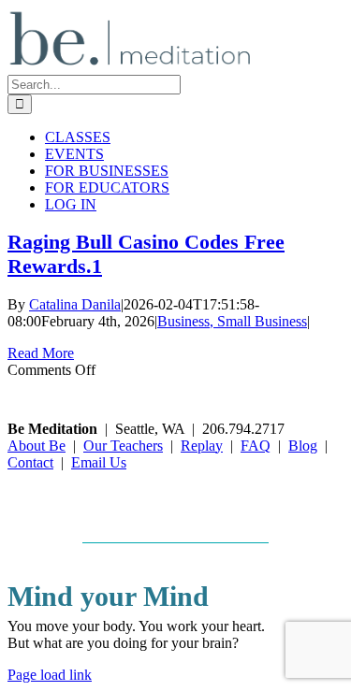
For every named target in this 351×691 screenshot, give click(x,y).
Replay (202, 445)
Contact (30, 462)
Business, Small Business (232, 321)
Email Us (98, 462)
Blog (302, 445)
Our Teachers (123, 445)
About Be (36, 445)
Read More (40, 353)
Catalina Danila (75, 304)
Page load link (49, 675)
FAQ (256, 445)
